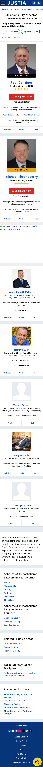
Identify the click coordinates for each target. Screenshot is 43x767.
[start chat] (37, 762)
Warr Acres (9, 596)
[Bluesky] (26, 731)
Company (21, 745)
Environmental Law (13, 643)
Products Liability (12, 651)
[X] (30, 731)
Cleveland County (12, 621)
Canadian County (12, 625)
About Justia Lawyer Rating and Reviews (18, 712)
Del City (7, 589)
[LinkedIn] (9, 731)
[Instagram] (19, 731)
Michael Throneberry (21, 177)
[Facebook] (16, 731)
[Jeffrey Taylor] (21, 336)
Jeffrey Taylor (21, 349)
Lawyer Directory (15, 9)
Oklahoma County (12, 618)
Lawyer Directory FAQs (14, 700)
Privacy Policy (22, 758)
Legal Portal (21, 741)
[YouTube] (12, 731)
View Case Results (11, 115)
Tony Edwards (21, 455)
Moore (7, 582)
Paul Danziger (21, 82)
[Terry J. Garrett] (21, 391)
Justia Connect (21, 737)
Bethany (8, 593)
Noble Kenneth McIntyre (21, 292)
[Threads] (23, 731)
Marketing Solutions (21, 762)
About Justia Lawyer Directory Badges (18, 695)
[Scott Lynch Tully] (21, 491)
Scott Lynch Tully (21, 505)
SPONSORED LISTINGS (11, 37)
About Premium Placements (17, 707)
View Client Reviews (32, 115)
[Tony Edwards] (21, 441)
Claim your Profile (12, 704)
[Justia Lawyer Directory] (33, 731)
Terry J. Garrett (21, 405)
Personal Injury (11, 647)
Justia (4, 9)
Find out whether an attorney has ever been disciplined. (20, 674)
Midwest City (10, 586)
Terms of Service (21, 754)
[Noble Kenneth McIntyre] (21, 278)
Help (21, 750)
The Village (9, 600)
